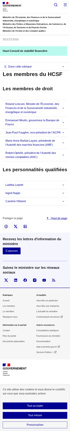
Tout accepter (35, 405)
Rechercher (55, 4)
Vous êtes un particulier (47, 300)
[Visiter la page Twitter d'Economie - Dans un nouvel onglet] (6, 280)
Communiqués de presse (48, 317)
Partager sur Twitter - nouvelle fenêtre (15, 226)
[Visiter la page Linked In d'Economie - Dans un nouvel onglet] (15, 280)
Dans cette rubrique (20, 66)
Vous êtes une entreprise (47, 306)
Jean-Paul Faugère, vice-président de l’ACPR (33, 132)
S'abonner (11, 250)
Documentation (43, 341)
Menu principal (65, 4)
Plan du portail (9, 336)
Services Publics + (44, 352)
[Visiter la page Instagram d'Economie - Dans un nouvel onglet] (34, 280)
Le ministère (8, 311)
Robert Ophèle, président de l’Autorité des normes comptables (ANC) (30, 154)
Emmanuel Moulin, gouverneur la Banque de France (32, 122)
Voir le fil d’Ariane (11, 39)
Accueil (6, 300)
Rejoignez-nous (10, 317)
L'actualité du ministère (47, 311)
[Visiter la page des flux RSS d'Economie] (53, 280)
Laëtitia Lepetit (14, 184)
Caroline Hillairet (15, 201)
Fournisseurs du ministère (48, 336)
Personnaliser (35, 424)
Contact (6, 330)
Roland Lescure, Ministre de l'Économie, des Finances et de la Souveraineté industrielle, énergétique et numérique (32, 108)
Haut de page (58, 218)
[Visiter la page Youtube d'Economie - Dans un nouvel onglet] (44, 280)
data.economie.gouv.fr (46, 347)
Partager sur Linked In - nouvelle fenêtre (25, 226)
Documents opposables (14, 341)
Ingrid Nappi (12, 193)
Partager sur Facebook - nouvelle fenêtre (6, 226)
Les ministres (9, 306)
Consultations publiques (47, 330)
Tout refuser (35, 415)
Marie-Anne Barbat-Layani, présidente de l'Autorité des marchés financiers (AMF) (30, 142)
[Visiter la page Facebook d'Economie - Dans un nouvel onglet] (25, 280)
